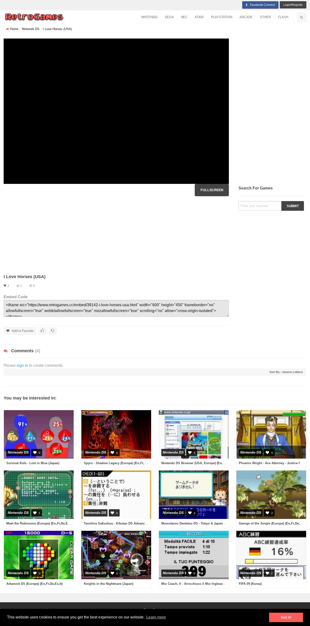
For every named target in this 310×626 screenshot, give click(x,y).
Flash (283, 17)
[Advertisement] (116, 235)
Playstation (221, 17)
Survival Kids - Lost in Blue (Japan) (32, 463)
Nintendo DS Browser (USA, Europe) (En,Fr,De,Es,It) (200, 463)
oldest (298, 372)
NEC (184, 17)
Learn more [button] (156, 617)
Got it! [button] (286, 617)
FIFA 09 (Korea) (250, 584)
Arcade (246, 17)
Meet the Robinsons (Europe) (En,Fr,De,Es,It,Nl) (42, 523)
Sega (169, 17)
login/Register (293, 5)
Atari (199, 17)
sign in (22, 365)
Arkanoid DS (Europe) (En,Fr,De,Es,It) (34, 584)
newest (287, 372)
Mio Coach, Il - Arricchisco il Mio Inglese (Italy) (196, 584)
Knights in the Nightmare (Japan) (108, 584)
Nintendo (149, 17)
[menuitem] (149, 17)
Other (265, 17)
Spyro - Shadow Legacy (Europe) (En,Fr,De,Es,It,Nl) (122, 463)
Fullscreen (212, 190)
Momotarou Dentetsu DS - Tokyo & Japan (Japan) (198, 523)
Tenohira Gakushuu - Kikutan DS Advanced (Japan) (122, 523)
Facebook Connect (262, 5)
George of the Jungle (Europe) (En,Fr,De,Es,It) (273, 523)
